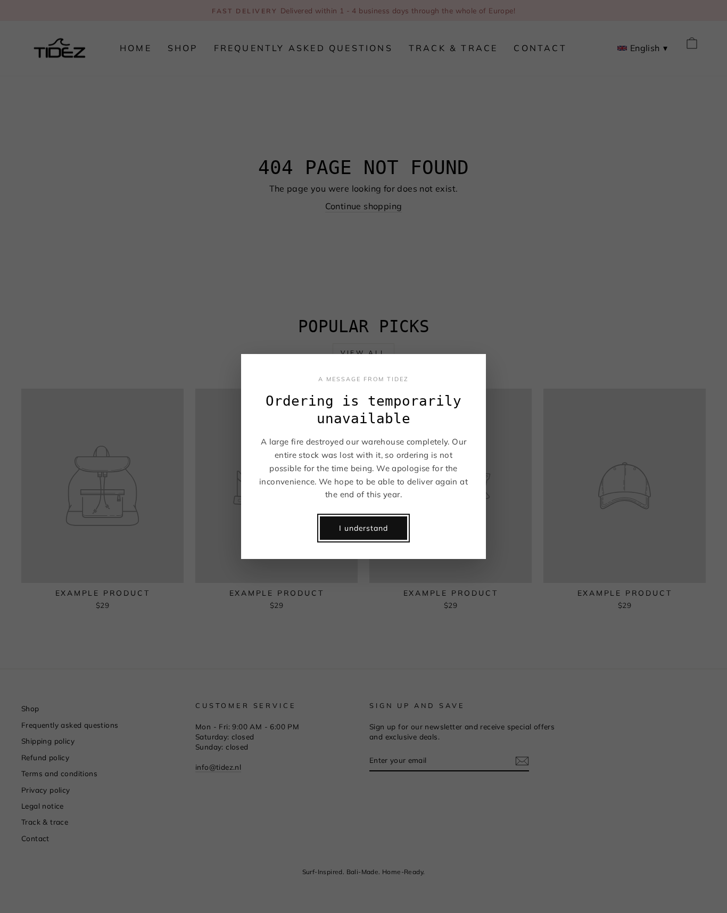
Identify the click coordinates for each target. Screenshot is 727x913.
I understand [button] (363, 528)
